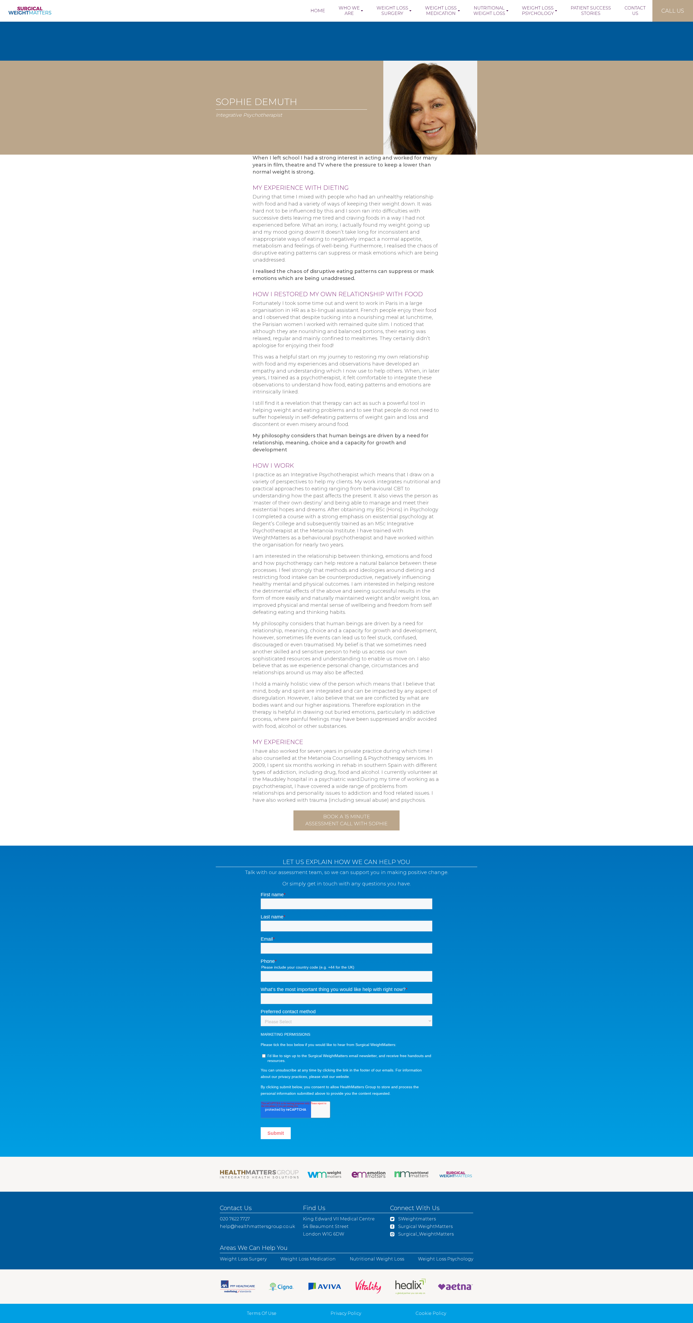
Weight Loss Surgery (392, 10)
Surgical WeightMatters (425, 1226)
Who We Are (349, 10)
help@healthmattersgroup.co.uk (257, 1226)
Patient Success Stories (591, 10)
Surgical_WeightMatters (425, 1234)
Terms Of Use (261, 1313)
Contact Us (635, 10)
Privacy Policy (346, 1313)
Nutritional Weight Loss (489, 10)
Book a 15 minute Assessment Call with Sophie (346, 820)
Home (317, 10)
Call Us (672, 11)
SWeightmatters (416, 1218)
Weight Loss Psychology (538, 10)
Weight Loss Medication (441, 10)
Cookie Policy (431, 1313)
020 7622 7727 (235, 1218)
